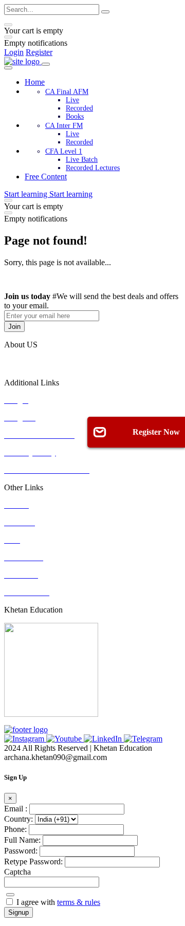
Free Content (46, 176)
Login (14, 52)
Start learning (26, 194)
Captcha (17, 871)
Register (39, 52)
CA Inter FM (64, 125)
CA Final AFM (66, 92)
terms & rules (78, 902)
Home (35, 82)
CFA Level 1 (63, 151)
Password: (21, 850)
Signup (18, 912)
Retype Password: (33, 861)
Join (14, 326)
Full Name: (22, 840)
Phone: (15, 829)
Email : (15, 808)
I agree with (58, 902)
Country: (18, 818)
